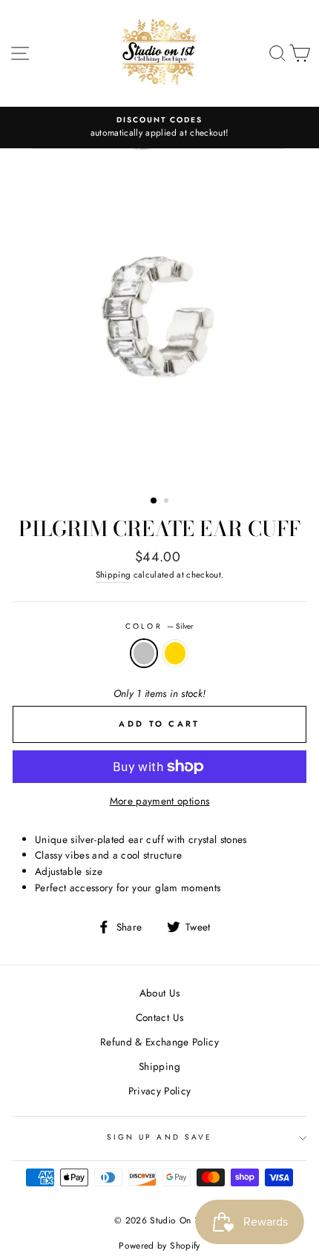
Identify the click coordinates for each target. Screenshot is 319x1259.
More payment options (160, 800)
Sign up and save (159, 1137)
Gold (175, 653)
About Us (159, 992)
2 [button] (167, 502)
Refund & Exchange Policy (159, 1041)
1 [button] (154, 501)
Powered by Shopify (159, 1245)
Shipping (113, 575)
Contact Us (159, 1017)
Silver (144, 653)
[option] (159, 127)
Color (159, 626)
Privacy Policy (159, 1090)
